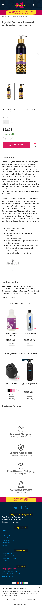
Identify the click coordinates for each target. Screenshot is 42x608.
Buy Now (11, 343)
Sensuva (15, 271)
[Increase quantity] (11, 138)
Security (4, 530)
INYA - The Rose (11, 383)
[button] (3, 4)
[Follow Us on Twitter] (26, 508)
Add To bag (17, 144)
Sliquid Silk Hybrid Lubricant (12, 334)
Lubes (14, 16)
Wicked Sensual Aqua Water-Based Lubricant (29, 384)
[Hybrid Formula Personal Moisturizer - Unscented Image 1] (21, 54)
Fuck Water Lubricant (30, 334)
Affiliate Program (7, 576)
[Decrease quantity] (4, 138)
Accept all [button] (11, 599)
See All (4, 561)
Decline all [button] (31, 599)
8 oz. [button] (6, 122)
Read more (13, 595)
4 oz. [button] (12, 122)
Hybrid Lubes (23, 16)
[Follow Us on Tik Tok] (21, 508)
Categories (5, 16)
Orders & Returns (7, 538)
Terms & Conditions (8, 540)
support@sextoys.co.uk (9, 571)
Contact (4, 545)
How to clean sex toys (9, 556)
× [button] (39, 587)
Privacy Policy (6, 543)
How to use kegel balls (9, 558)
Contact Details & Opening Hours (12, 574)
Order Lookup (6, 533)
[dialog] (21, 596)
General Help (6, 535)
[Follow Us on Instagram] (15, 508)
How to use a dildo (8, 553)
